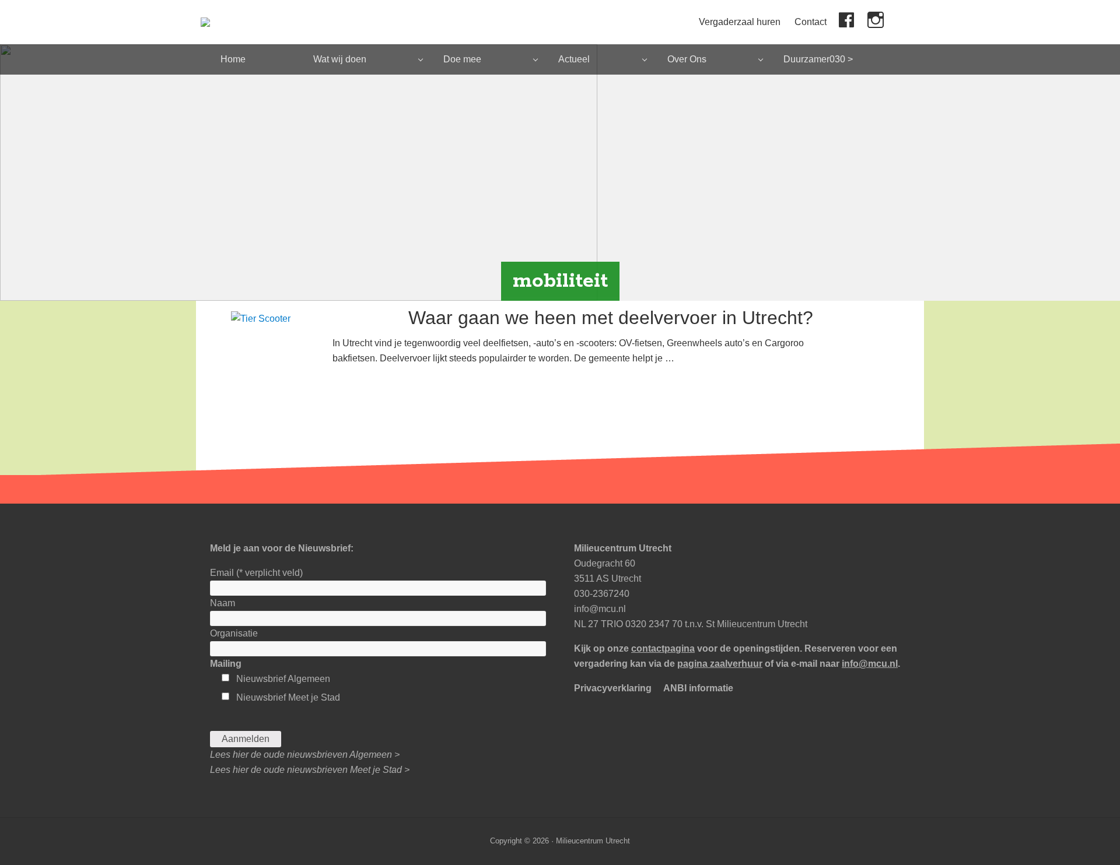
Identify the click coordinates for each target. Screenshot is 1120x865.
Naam (222, 603)
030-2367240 (601, 594)
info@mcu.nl (600, 609)
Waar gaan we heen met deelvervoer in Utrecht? (610, 317)
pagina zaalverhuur (719, 664)
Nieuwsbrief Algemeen (283, 679)
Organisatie (234, 633)
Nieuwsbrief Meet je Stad (288, 697)
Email (256, 573)
